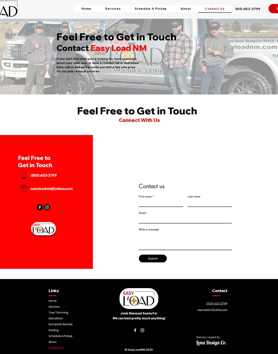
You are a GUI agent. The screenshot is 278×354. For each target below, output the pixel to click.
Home (53, 301)
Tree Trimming (58, 312)
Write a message (149, 229)
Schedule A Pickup (60, 336)
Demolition (56, 318)
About (53, 342)
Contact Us (56, 348)
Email (143, 212)
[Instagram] (47, 207)
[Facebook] (40, 207)
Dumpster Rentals (61, 324)
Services (54, 307)
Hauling (54, 330)
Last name (194, 196)
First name (146, 196)
